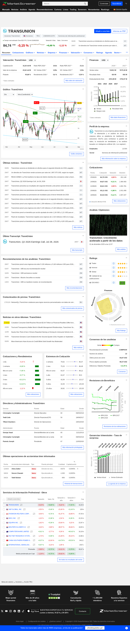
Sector (117, 53)
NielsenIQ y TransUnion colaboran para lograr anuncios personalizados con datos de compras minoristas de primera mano (43, 302)
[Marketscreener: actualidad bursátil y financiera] (19, 4)
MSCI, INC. (12, 518)
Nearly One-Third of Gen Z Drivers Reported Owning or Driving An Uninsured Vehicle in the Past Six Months (43, 332)
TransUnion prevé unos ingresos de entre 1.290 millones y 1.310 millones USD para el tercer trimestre (43, 204)
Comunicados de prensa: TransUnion (21, 297)
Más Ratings (121, 330)
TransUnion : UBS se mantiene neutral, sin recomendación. (31, 282)
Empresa (52, 53)
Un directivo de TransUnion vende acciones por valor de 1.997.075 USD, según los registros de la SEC (99, 46)
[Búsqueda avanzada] (85, 4)
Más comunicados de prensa (72, 308)
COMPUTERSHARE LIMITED (19, 531)
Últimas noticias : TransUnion (17, 163)
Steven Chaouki (17, 473)
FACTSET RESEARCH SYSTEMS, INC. (20, 536)
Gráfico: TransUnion (13, 89)
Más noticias (78, 227)
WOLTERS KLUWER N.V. (17, 527)
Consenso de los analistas (103, 339)
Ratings (99, 53)
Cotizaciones (18, 53)
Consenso (88, 53)
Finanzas (63, 53)
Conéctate (104, 4)
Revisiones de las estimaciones (115, 426)
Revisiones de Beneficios (102, 380)
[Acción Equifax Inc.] (20, 522)
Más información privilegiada (72, 447)
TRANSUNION (14, 505)
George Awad (8, 432)
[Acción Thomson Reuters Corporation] (33, 514)
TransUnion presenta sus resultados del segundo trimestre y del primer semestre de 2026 (42, 186)
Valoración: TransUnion (14, 60)
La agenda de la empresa (117, 484)
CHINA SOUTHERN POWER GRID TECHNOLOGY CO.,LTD (20, 540)
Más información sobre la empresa (114, 159)
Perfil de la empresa (99, 126)
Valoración (75, 53)
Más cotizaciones (33, 394)
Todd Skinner (16, 478)
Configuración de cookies (37, 621)
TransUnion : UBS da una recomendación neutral (28, 269)
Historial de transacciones (73, 484)
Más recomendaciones (74, 288)
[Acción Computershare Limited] (31, 531)
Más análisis (121, 249)
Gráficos (30, 53)
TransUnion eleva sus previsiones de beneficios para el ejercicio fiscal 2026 (37, 190)
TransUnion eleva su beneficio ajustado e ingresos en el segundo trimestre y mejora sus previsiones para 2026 (43, 199)
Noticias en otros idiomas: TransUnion (22, 317)
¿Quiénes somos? (55, 621)
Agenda (108, 53)
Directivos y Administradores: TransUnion (24, 403)
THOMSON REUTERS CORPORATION (20, 514)
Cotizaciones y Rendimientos (17, 356)
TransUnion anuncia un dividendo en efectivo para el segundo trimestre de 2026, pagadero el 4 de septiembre (99, 41)
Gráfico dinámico (76, 154)
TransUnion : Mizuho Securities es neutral (25, 278)
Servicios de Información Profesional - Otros (25, 492)
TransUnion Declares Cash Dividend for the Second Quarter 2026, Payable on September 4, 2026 (43, 337)
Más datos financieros (118, 117)
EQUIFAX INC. (14, 523)
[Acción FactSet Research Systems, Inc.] (33, 536)
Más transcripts (77, 250)
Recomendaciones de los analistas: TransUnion (27, 259)
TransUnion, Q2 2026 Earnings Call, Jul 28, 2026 (28, 181)
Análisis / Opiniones (99, 210)
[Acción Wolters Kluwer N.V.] (28, 527)
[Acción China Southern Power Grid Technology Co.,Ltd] (33, 540)
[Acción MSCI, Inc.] (18, 518)
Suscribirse (116, 4)
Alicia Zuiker (16, 469)
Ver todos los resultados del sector (70, 560)
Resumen (6, 53)
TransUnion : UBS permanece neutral (24, 273)
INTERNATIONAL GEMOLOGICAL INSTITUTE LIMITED (20, 545)
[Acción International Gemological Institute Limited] (33, 545)
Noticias (41, 53)
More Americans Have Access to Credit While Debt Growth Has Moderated (36, 341)
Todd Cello (6, 417)
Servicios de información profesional (114, 153)
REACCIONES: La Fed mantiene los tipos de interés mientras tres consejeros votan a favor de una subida (43, 177)
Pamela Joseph (8, 441)
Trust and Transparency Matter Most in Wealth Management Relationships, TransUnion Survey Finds (43, 327)
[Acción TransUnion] (21, 505)
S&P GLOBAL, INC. (15, 509)
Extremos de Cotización (58, 356)
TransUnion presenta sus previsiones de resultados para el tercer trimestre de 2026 (40, 195)
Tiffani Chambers (9, 422)
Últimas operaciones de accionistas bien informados (29, 456)
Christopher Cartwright (11, 413)
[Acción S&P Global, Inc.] (24, 509)
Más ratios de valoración (74, 80)
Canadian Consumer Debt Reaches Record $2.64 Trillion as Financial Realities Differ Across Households (43, 323)
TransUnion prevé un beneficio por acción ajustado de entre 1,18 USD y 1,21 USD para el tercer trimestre (43, 212)
